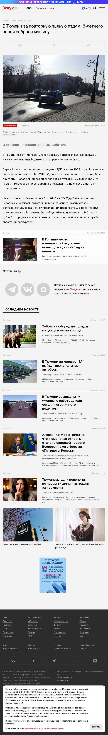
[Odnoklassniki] (33, 661)
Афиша (57, 629)
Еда (81, 636)
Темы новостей (87, 645)
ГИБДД (83, 649)
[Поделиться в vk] (20, 46)
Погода (57, 636)
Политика (7, 625)
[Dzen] (74, 661)
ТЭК (30, 636)
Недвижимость (61, 621)
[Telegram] (54, 661)
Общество (33, 621)
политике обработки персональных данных (44, 728)
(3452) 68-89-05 (64, 677)
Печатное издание (62, 649)
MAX (86, 293)
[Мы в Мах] (86, 8)
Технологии (8, 632)
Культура (32, 625)
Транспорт (7, 621)
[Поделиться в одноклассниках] (54, 46)
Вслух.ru (10, 8)
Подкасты (84, 625)
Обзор (83, 621)
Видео (6, 645)
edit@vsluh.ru (62, 680)
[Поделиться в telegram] (88, 46)
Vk (57, 293)
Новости (14, 20)
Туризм (31, 632)
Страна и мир (60, 632)
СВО (29, 8)
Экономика (85, 629)
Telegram (75, 289)
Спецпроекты (34, 649)
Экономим (84, 617)
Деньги (57, 625)
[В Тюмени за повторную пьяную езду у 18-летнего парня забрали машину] (54, 88)
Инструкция (8, 636)
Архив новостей (10, 649)
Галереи (32, 645)
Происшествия (45, 8)
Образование (34, 629)
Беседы (57, 617)
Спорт (5, 629)
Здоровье (84, 632)
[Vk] (13, 661)
